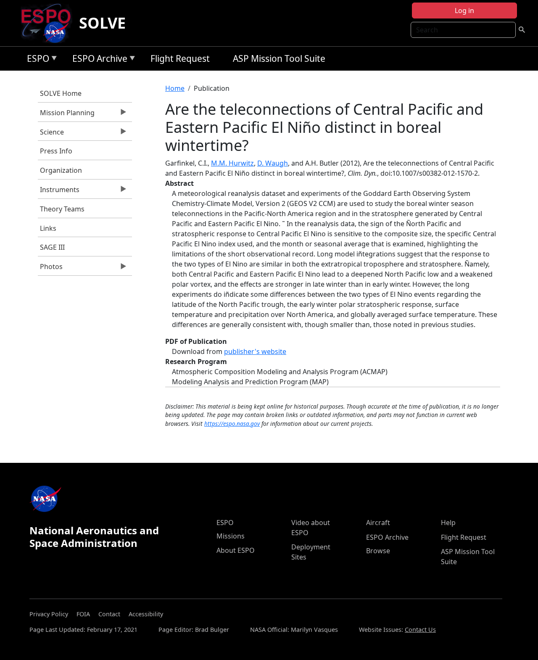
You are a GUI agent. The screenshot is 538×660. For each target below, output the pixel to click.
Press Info (56, 151)
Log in (464, 10)
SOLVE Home (61, 93)
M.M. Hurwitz (232, 163)
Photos (50, 268)
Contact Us (420, 630)
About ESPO (235, 550)
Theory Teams (62, 209)
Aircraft (378, 522)
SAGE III (52, 247)
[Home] (49, 23)
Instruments (58, 191)
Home (175, 88)
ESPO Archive (97, 60)
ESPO (36, 60)
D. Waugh (272, 163)
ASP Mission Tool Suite (279, 58)
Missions (230, 536)
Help (448, 522)
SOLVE (102, 23)
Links (48, 228)
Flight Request (180, 58)
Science (51, 134)
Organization (61, 170)
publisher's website (255, 351)
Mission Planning (66, 114)
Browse (378, 550)
